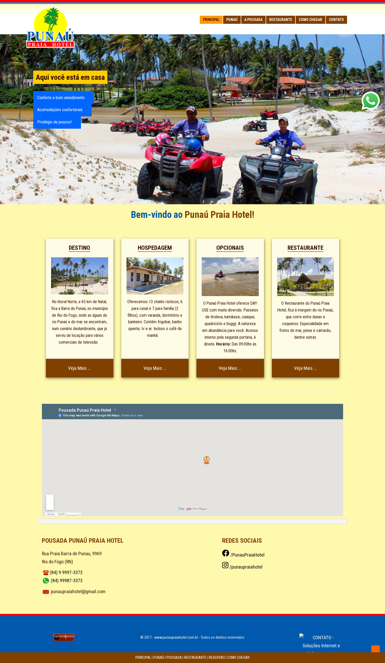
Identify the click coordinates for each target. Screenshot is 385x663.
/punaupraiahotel (245, 567)
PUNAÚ (158, 657)
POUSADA (174, 657)
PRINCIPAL (143, 657)
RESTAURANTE (195, 657)
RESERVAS (217, 657)
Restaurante (280, 20)
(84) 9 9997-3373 (66, 572)
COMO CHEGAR (238, 657)
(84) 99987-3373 (66, 580)
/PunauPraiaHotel (246, 555)
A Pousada (253, 20)
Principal (211, 20)
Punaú (232, 20)
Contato (336, 20)
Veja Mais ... (79, 368)
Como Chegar (310, 20)
